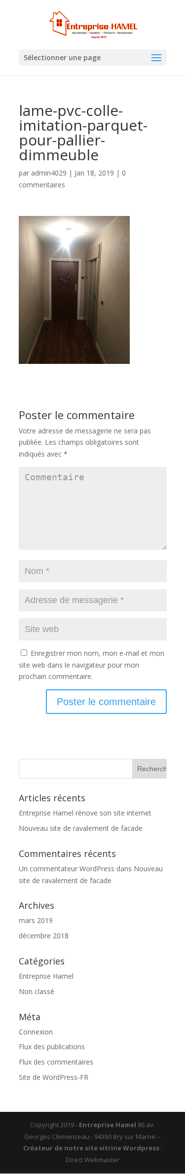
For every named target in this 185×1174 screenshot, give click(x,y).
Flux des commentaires (56, 1062)
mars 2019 (36, 920)
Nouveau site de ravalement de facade (81, 828)
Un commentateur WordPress (66, 868)
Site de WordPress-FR (53, 1077)
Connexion (36, 1031)
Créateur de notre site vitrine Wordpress (91, 1147)
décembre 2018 (44, 935)
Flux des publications (52, 1046)
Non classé (36, 991)
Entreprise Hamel (46, 976)
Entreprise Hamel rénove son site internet (85, 813)
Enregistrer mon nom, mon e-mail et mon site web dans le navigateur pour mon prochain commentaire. (91, 664)
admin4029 (49, 173)
